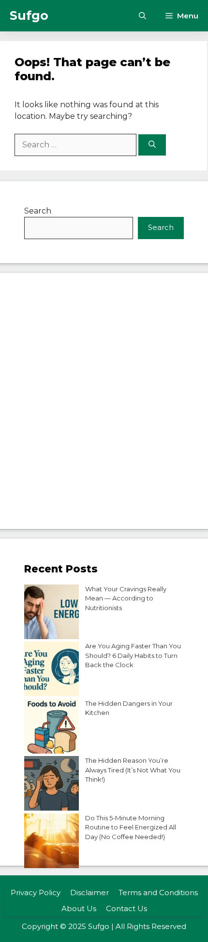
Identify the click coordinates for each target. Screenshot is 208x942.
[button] (142, 15)
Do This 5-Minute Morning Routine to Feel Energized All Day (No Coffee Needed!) (130, 827)
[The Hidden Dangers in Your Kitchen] (51, 727)
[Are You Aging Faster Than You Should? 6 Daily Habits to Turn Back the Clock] (51, 670)
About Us (78, 908)
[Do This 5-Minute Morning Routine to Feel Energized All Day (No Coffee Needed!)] (51, 842)
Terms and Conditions (158, 892)
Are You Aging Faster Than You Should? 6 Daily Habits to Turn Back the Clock (133, 655)
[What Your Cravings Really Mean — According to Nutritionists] (51, 613)
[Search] (152, 145)
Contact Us (126, 908)
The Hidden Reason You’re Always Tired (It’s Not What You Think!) (132, 769)
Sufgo (29, 15)
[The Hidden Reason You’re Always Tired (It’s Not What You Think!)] (51, 785)
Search (37, 210)
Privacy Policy (35, 892)
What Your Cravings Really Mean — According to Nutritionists (125, 598)
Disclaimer (89, 892)
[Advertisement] (104, 401)
